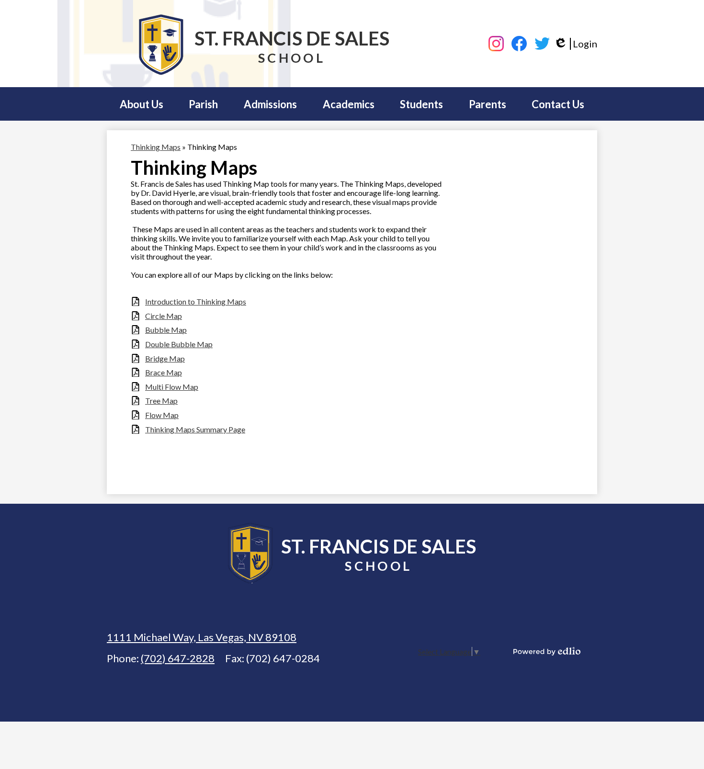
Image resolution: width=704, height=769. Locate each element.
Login (575, 44)
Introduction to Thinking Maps (195, 301)
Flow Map (162, 414)
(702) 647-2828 (178, 658)
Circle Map (163, 315)
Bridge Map (165, 358)
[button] (141, 104)
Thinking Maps (156, 146)
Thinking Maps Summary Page (195, 429)
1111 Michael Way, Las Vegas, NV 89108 (201, 637)
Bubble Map (166, 329)
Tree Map (161, 400)
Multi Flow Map (171, 386)
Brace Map (163, 372)
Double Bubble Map (179, 344)
